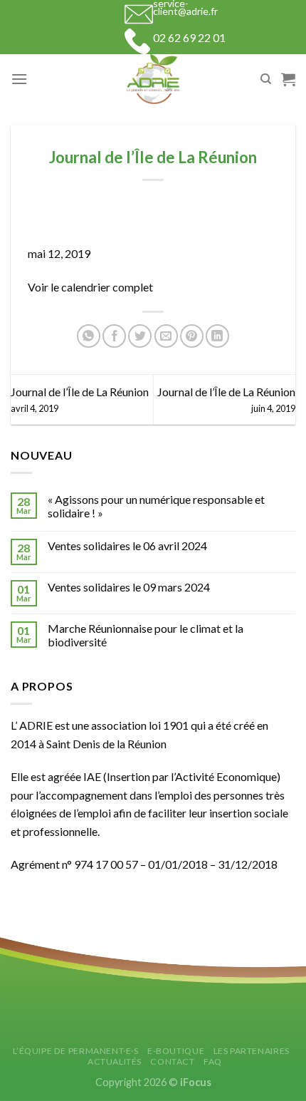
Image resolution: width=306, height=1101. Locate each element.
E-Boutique (175, 1050)
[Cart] (288, 79)
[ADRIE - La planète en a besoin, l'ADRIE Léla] (153, 79)
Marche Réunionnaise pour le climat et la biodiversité (145, 634)
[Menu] (19, 78)
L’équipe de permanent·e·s (75, 1050)
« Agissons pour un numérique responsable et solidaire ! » (156, 506)
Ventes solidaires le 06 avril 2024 (127, 545)
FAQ (213, 1061)
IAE (92, 776)
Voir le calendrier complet (90, 287)
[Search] (265, 79)
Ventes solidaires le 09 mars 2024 (129, 587)
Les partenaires (251, 1050)
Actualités (115, 1061)
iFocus (195, 1082)
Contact (172, 1061)
